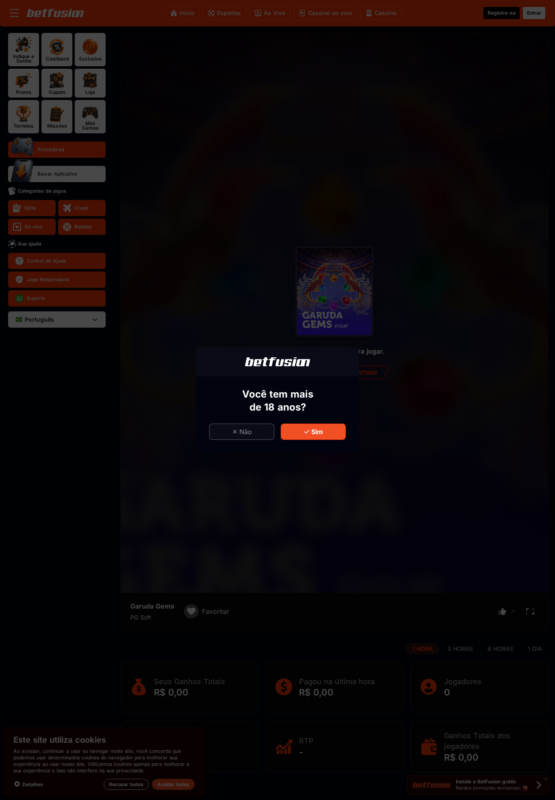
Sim (317, 432)
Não (245, 432)
